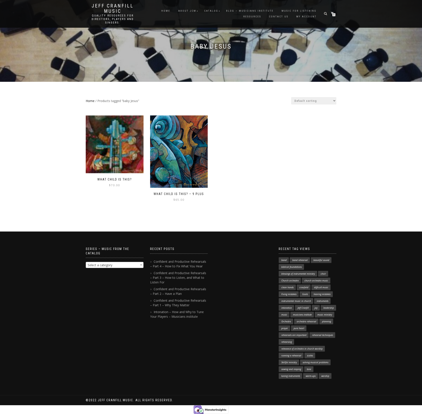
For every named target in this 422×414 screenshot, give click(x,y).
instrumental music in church (296, 301)
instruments (322, 301)
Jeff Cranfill (303, 307)
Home (165, 10)
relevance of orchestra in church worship (302, 348)
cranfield (303, 287)
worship (325, 376)
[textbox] (114, 265)
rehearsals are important (293, 335)
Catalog (211, 10)
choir (323, 273)
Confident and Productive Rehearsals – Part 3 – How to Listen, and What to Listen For (178, 277)
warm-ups (311, 376)
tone (309, 369)
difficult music (321, 287)
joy (316, 307)
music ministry (324, 314)
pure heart (299, 328)
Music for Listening (299, 10)
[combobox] (115, 265)
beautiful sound (321, 260)
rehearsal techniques (322, 335)
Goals (305, 294)
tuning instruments (290, 376)
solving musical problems (315, 362)
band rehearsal (300, 260)
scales (310, 355)
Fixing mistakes (288, 294)
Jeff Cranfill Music (113, 8)
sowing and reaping (291, 369)
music (284, 314)
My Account (306, 16)
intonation (286, 307)
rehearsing (286, 341)
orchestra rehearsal (306, 321)
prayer (284, 328)
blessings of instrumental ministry (298, 273)
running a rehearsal (291, 355)
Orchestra (286, 321)
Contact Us (278, 16)
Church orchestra (290, 280)
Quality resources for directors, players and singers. (113, 19)
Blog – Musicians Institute (250, 10)
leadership (328, 307)
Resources (252, 16)
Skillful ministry (289, 362)
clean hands (287, 287)
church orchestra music (316, 280)
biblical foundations (291, 266)
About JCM (187, 10)
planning (326, 321)
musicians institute (302, 314)
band (284, 260)
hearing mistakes (322, 294)
